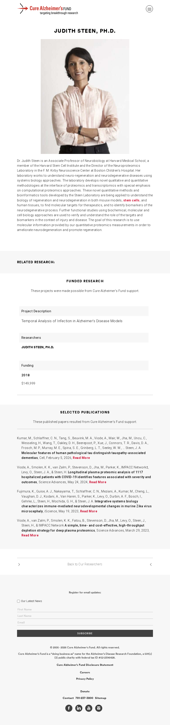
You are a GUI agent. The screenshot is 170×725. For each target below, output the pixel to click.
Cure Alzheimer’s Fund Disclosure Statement (85, 665)
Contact (68, 698)
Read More (81, 458)
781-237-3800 (84, 698)
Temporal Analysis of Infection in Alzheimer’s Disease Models (72, 321)
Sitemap (100, 698)
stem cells (131, 200)
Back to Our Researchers (85, 564)
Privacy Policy (85, 679)
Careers (85, 672)
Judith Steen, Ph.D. (37, 347)
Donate (85, 691)
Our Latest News (31, 601)
